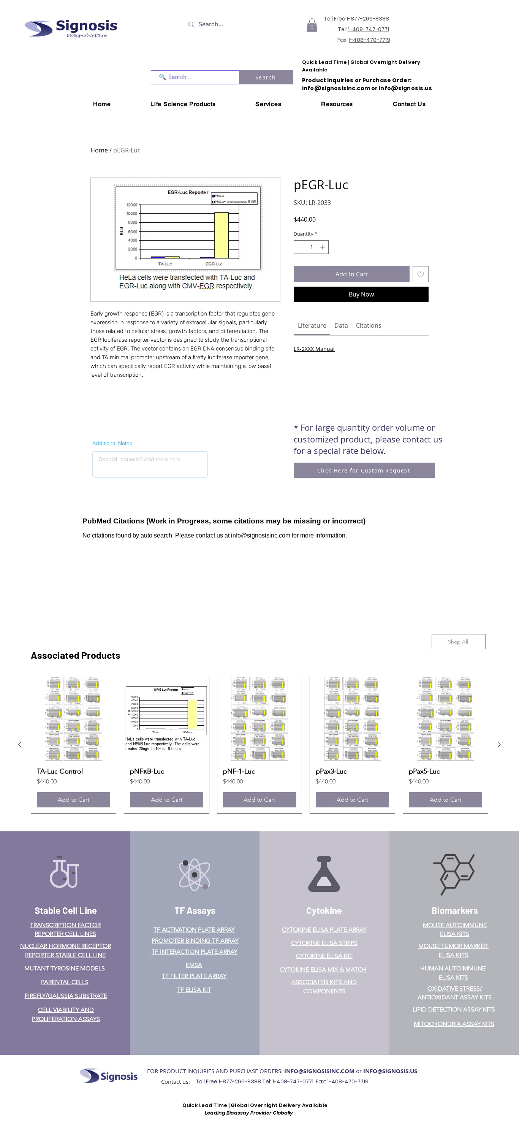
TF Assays (194, 910)
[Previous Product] (19, 744)
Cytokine (324, 910)
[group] (259, 744)
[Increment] (323, 247)
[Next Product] (499, 744)
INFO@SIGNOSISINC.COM (319, 1071)
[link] (312, 325)
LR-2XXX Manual (314, 348)
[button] (312, 25)
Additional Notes (112, 443)
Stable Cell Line (66, 910)
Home (99, 150)
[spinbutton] (311, 247)
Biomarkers (455, 910)
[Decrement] (299, 247)
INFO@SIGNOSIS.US (390, 1071)
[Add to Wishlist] (421, 274)
